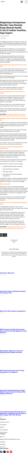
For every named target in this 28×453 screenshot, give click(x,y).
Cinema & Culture (4, 422)
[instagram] (8, 452)
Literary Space (3, 432)
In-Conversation (4, 430)
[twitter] (4, 452)
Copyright (2, 442)
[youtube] (11, 452)
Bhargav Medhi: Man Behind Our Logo (10, 439)
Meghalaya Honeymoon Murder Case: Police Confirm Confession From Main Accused (13, 227)
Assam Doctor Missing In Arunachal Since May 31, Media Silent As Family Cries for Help (13, 115)
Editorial (2, 427)
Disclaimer (2, 444)
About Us (2, 436)
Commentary (3, 424)
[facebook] (1, 452)
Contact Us (3, 447)
